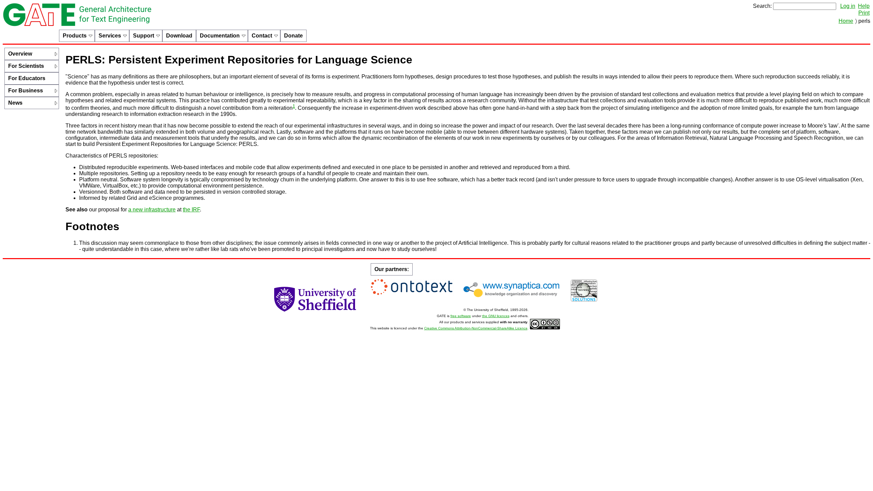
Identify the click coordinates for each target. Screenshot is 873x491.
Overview (20, 54)
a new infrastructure (152, 209)
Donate (293, 36)
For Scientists (26, 66)
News (15, 103)
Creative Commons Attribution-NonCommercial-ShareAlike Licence (476, 328)
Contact (262, 36)
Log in (847, 6)
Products (75, 36)
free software (460, 316)
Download (179, 36)
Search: (762, 6)
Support (143, 36)
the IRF (191, 209)
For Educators (26, 78)
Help (864, 6)
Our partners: (391, 269)
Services (110, 36)
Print (864, 13)
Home (846, 21)
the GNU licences (495, 316)
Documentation (220, 36)
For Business (25, 90)
